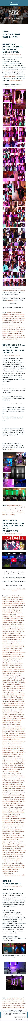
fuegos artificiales (7, 724)
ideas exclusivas (20, 735)
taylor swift (5, 845)
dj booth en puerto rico (13, 673)
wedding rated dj (10, 867)
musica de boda (7, 784)
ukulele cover (15, 854)
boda (8, 505)
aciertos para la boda (17, 599)
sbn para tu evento (11, 828)
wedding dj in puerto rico (9, 863)
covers (17, 645)
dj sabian (18, 688)
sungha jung (10, 843)
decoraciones (10, 660)
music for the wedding (18, 780)
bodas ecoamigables (17, 618)
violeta (4, 860)
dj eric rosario (19, 677)
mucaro (4, 780)
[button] (7, 92)
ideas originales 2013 (8, 737)
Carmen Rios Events (9, 76)
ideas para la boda (7, 739)
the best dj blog (19, 846)
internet (19, 746)
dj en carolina (12, 675)
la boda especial (18, 752)
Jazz (15, 748)
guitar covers (20, 729)
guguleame (13, 729)
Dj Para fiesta (8, 684)
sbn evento (5, 826)
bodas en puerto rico (16, 505)
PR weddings (15, 799)
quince (18, 814)
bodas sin (17, 626)
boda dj (14, 611)
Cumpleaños (18, 646)
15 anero (14, 597)
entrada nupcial (6, 709)
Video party (11, 858)
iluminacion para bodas (15, 743)
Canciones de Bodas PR (16, 629)
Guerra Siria (5, 729)
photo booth (12, 796)
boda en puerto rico (8, 318)
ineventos (10, 745)
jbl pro (19, 748)
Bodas (14, 616)
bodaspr (9, 628)
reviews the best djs (8, 822)
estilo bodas (18, 712)
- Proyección (21, 596)
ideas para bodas (20, 737)
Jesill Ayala (17, 335)
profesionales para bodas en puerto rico (13, 801)
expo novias (20, 716)
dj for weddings (18, 679)
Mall (16, 765)
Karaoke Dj (22, 750)
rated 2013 (12, 820)
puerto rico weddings (16, 807)
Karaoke (16, 750)
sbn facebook (13, 826)
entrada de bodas (19, 707)
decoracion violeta (7, 326)
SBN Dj (19, 822)
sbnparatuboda (17, 829)
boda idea (12, 613)
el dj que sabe (19, 694)
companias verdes (14, 643)
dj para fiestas (17, 684)
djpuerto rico (10, 690)
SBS (3, 833)
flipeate (14, 720)
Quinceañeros (14, 816)
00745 (4, 597)
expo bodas (12, 716)
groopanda (16, 728)
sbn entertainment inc (17, 824)
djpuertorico (18, 690)
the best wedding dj (8, 848)
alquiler (4, 601)
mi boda (17, 777)
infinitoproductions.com (9, 746)
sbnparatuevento (19, 831)
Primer (22, 799)
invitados (10, 748)
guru (3, 731)
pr (6, 799)
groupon (22, 728)
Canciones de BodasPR (8, 631)
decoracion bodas (7, 324)
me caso (4, 771)
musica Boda (11, 782)
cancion (14, 628)
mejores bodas (13, 775)
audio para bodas (17, 314)
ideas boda (18, 733)
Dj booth (18, 327)
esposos (11, 712)
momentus (11, 779)
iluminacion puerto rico (13, 1002)
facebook (5, 718)
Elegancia (10, 705)
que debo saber (17, 809)
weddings (12, 514)
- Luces (9, 596)
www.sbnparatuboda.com (9, 875)
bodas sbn (10, 626)
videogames (18, 858)
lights (18, 511)
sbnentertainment (7, 829)
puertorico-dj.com (7, 809)
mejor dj (13, 773)
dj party (12, 686)
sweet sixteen (18, 843)
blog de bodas (19, 609)
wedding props (10, 865)
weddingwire (13, 871)
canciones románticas (18, 635)
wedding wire (20, 867)
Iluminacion (14, 741)
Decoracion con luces (19, 324)
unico (20, 854)
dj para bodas (11, 329)
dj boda (13, 327)
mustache (5, 790)
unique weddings (7, 856)
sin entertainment (16, 835)
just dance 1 (9, 750)
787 (22, 597)
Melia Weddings (17, 337)
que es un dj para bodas (12, 812)
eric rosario (5, 712)
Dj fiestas (10, 679)
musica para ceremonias (18, 788)
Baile (14, 603)
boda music (19, 613)
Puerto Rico (5, 805)
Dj (9, 327)
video (21, 856)
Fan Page (22, 290)
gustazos (17, 731)
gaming (15, 724)
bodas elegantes (7, 620)
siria (23, 835)
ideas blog (12, 733)
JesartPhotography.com (9, 290)
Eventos (4, 714)
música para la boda (17, 769)
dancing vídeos (13, 652)
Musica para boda (17, 784)
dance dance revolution (9, 650)
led (16, 762)
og (3, 794)
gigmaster (19, 726)
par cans (8, 1005)
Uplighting (21, 512)
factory (10, 718)
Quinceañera (5, 816)
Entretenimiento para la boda (15, 711)
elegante (15, 705)
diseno (16, 669)
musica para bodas (7, 786)
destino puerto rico (7, 669)
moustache (17, 779)
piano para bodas (16, 797)
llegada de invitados (18, 763)
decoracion (5, 507)
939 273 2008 (11, 312)
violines (9, 860)
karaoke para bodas (8, 752)
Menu (15, 3)
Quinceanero (5, 818)
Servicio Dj (8, 833)
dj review (12, 688)
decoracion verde (11, 658)
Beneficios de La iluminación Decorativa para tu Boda (13, 349)
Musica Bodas (19, 782)
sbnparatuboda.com (8, 831)
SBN (15, 822)
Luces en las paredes (8, 765)
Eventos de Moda (12, 714)
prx (20, 803)
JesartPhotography (7, 335)
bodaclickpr (17, 318)
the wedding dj (10, 852)
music (9, 780)
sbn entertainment (12, 339)
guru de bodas (10, 731)
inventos (4, 748)
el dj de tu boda (9, 694)
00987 (8, 597)
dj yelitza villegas (14, 331)
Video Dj (4, 858)
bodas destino (6, 618)
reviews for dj (19, 820)
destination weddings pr (16, 667)
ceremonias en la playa (8, 637)
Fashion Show (16, 718)
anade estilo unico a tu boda (16, 601)
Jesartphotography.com (16, 80)
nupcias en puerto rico (18, 792)
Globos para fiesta (7, 728)
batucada (5, 605)
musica (4, 782)
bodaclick (5, 614)
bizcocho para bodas (18, 316)
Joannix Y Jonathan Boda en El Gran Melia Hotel (12, 48)
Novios (9, 792)
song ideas (5, 837)
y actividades (21, 875)
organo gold (8, 794)
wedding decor (16, 860)
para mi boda (16, 794)
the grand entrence (18, 850)
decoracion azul (6, 654)
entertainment (9, 707)
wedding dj (5, 514)
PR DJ (9, 799)
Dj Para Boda (10, 680)
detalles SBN (6, 1000)
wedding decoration (8, 862)
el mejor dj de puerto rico (15, 696)
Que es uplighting (16, 1005)
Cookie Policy (8, 1014)
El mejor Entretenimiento (12, 701)
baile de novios (20, 603)
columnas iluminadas (15, 639)
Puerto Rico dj (14, 805)
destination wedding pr (9, 663)
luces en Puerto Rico (8, 1003)
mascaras (20, 765)
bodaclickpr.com (7, 616)
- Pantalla (14, 596)
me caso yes (11, 771)
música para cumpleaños (9, 767)
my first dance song (14, 790)
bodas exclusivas (7, 622)
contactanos (11, 449)
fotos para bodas (16, 722)
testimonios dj (13, 845)
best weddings (13, 607)
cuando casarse (10, 646)
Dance (12, 648)
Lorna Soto (10, 337)
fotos (9, 722)
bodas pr (13, 320)
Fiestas (23, 718)
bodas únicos (20, 616)
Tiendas (8, 854)
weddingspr (5, 871)
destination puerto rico (14, 662)
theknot (17, 852)
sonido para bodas (14, 837)
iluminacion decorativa (9, 511)
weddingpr (16, 869)
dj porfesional (19, 686)
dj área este (14, 671)
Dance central (18, 648)
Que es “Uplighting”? (12, 882)
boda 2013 (9, 611)
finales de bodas (7, 720)
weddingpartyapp (7, 869)
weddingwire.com (7, 873)
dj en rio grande (9, 677)
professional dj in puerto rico (10, 803)
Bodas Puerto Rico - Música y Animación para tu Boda (13, 624)
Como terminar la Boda (9, 641)
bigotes (20, 607)
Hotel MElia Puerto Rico (15, 333)
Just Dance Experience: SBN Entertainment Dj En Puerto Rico (13, 525)
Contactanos (10, 300)
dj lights (12, 1000)
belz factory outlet (13, 605)
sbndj (18, 828)
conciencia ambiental (8, 645)
